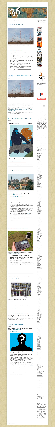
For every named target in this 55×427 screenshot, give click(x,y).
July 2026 (38, 156)
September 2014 (39, 293)
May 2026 (38, 158)
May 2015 (38, 285)
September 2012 (39, 316)
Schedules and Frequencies (19, 318)
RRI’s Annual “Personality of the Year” (16, 324)
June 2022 (38, 203)
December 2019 (38, 232)
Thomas (14, 70)
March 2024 (38, 183)
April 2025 (38, 170)
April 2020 (38, 228)
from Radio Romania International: (15, 253)
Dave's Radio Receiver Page (40, 366)
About (30, 4)
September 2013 (39, 304)
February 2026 (38, 161)
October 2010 (38, 338)
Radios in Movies (43, 411)
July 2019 (38, 237)
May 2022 (38, 204)
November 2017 (39, 256)
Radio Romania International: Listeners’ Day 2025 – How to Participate (20, 76)
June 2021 (38, 215)
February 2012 (38, 323)
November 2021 (39, 210)
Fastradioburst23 (43, 406)
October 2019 (38, 234)
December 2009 (38, 348)
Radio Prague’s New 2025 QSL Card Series (15, 161)
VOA (41, 418)
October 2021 (38, 211)
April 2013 (38, 309)
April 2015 (38, 286)
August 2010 (38, 340)
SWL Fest (38, 388)
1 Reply (9, 78)
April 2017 (38, 263)
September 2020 (39, 223)
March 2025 (38, 171)
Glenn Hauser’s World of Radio (40, 371)
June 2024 (38, 180)
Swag (12, 4)
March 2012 (38, 322)
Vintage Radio (38, 418)
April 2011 (38, 332)
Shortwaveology (39, 386)
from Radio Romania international (17, 48)
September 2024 (39, 177)
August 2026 (38, 155)
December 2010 (38, 336)
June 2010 (38, 342)
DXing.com (38, 369)
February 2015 (38, 288)
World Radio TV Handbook (40, 398)
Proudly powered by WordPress (11, 423)
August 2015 (38, 282)
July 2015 (38, 283)
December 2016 (38, 267)
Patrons (15, 4)
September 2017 (39, 258)
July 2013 (38, 306)
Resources (19, 4)
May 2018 (38, 250)
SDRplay (43, 412)
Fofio (37, 370)
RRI (14, 319)
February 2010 (38, 346)
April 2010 (38, 344)
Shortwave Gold (39, 414)
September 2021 (39, 212)
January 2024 (38, 185)
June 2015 (38, 284)
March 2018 (38, 252)
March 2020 (38, 229)
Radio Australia (42, 410)
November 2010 (39, 337)
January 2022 (38, 208)
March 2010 (38, 345)
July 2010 (38, 341)
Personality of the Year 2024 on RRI (15, 170)
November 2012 (39, 314)
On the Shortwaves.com (40, 376)
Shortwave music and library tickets (41, 142)
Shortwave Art (43, 413)
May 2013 (38, 308)
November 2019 (39, 233)
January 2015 (38, 289)
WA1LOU (38, 391)
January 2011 (38, 335)
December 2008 (38, 358)
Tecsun (42, 417)
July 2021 (38, 214)
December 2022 (38, 197)
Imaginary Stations (40, 408)
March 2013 (38, 310)
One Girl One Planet (39, 377)
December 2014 (38, 290)
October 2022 (38, 199)
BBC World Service (39, 403)
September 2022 (39, 200)
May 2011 (38, 331)
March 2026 (38, 160)
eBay (38, 406)
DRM (37, 406)
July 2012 (38, 318)
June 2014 (38, 296)
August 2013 (38, 305)
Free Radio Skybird (39, 407)
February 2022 (38, 207)
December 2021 (38, 209)
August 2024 (38, 178)
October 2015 (38, 280)
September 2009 (39, 351)
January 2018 (38, 254)
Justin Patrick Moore (40, 409)
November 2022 (39, 198)
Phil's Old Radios (39, 378)
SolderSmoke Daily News (40, 387)
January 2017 (38, 266)
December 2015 (38, 278)
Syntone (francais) (39, 389)
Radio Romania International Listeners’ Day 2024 (18, 228)
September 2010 (39, 339)
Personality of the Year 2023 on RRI (17, 331)
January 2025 (38, 173)
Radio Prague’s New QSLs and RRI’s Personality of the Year (20, 118)
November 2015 (39, 279)
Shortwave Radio (18, 112)
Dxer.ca (38, 368)
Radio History (38, 411)
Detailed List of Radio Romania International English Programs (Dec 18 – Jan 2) (19, 277)
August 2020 (38, 224)
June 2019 (38, 238)
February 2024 (38, 184)
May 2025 (38, 169)
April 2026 (38, 159)
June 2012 (38, 319)
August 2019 (38, 236)
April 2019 (38, 240)
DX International (39, 367)
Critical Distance (39, 365)
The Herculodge (39, 390)
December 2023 (38, 186)
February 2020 (38, 230)
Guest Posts (43, 407)
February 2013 (38, 311)
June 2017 (38, 261)
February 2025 (38, 172)
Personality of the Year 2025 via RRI (15, 24)
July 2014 (38, 295)
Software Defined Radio (41, 416)
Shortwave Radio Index (39, 385)
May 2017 (38, 262)
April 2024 (38, 182)
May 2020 (38, 227)
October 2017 (38, 257)
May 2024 (38, 181)
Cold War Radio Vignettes (40, 364)
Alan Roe (30, 318)
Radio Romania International (27, 69)
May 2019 (38, 239)
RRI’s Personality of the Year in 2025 (16, 50)
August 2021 (38, 213)
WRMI (43, 418)
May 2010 (38, 343)
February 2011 (38, 334)
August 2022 (38, 201)
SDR (41, 412)
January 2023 (38, 196)
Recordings (39, 412)
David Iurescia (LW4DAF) (21, 69)
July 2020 (38, 225)
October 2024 (38, 176)
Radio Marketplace (25, 4)
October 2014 (38, 292)
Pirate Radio (39, 410)
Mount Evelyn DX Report (40, 373)
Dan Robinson (44, 404)
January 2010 (38, 347)
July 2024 (38, 179)
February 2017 (38, 265)
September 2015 (39, 281)
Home (9, 4)
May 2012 (38, 320)
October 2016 (38, 269)
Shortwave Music (44, 414)
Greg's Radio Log (39, 372)
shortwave (39, 413)
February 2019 (38, 242)
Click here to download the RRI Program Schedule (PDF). (21, 313)
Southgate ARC (39, 417)
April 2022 (38, 205)
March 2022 (38, 206)
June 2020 (38, 226)
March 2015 (38, 287)
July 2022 (38, 202)
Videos (44, 417)
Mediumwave (45, 409)
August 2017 (38, 259)
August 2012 (38, 317)
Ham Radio (39, 407)
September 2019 (39, 235)
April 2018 (38, 251)
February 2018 (38, 253)
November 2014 (39, 291)
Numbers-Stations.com (39, 375)
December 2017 (38, 255)
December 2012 (38, 313)
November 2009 (39, 349)
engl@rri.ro (20, 107)
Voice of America (44, 418)
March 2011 (38, 333)
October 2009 (38, 350)
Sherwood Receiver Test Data (40, 396)
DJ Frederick (44, 405)
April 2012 (38, 321)
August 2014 (38, 294)
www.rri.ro (31, 365)
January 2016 (38, 277)
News (14, 69)
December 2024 (38, 174)
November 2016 (39, 268)
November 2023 (39, 187)
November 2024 (39, 175)
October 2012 (38, 315)
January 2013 (38, 312)
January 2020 (38, 231)
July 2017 (38, 260)
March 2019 (38, 241)
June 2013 (38, 307)
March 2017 (38, 264)
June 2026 (38, 157)
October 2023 (38, 188)
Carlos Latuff (39, 404)
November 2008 (39, 359)
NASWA (38, 374)
